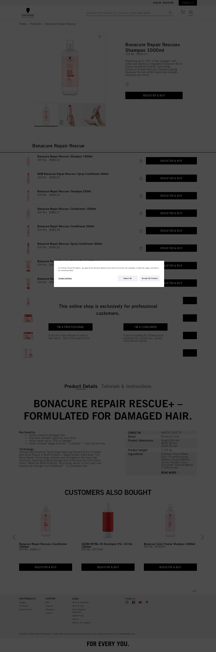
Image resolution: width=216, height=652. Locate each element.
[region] (109, 274)
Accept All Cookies (150, 278)
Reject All (128, 278)
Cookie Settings (65, 278)
